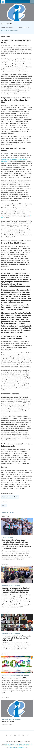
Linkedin (27, 735)
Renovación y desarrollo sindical (10, 497)
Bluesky (23, 735)
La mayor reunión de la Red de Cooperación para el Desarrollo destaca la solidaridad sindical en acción (17, 630)
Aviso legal (9, 747)
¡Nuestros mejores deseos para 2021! (17, 673)
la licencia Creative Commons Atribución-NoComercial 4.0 (18, 744)
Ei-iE (2, 2)
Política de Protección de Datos (19, 747)
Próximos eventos (17, 711)
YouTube (15, 735)
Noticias (4, 505)
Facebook (6, 735)
